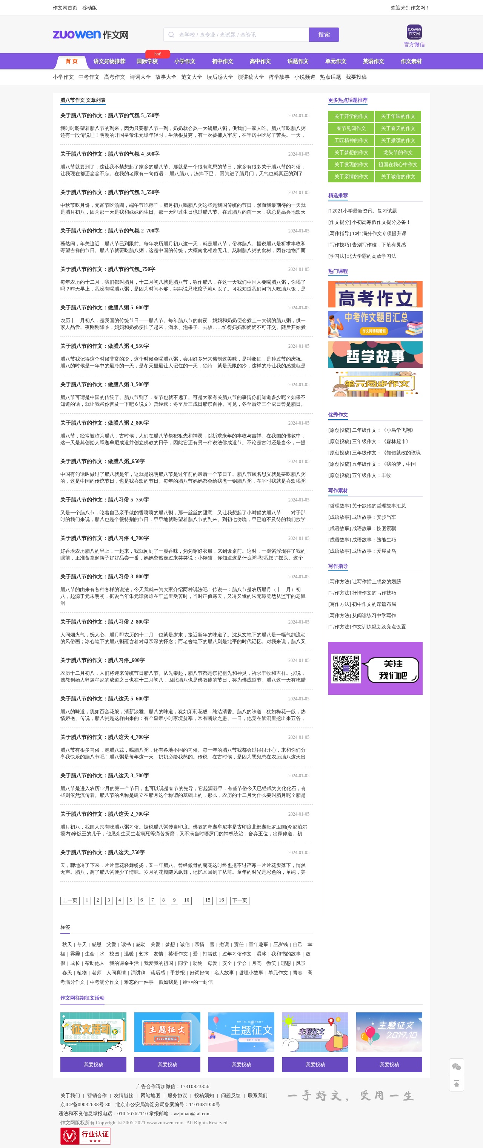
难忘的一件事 (139, 982)
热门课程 (338, 271)
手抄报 (177, 972)
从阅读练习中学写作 (374, 615)
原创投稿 (339, 430)
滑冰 (261, 954)
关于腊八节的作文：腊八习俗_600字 (102, 660)
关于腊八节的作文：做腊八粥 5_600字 (104, 307)
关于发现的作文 (351, 164)
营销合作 (97, 1095)
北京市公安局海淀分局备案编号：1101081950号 (167, 1104)
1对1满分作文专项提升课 (379, 233)
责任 (239, 944)
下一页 (239, 900)
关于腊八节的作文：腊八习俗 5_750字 (104, 500)
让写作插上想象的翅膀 (376, 581)
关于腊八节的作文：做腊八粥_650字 (102, 461)
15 (208, 900)
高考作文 (114, 77)
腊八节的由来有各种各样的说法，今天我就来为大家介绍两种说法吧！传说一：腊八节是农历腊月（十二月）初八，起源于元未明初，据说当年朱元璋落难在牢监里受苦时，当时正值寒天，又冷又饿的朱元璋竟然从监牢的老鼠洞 (183, 596)
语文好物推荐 (109, 61)
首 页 (72, 61)
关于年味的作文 (398, 116)
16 (221, 900)
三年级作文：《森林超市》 (381, 441)
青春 (298, 972)
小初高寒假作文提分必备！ (381, 222)
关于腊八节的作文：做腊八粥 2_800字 (104, 423)
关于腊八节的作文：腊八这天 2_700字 (104, 814)
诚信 (185, 944)
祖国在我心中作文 (398, 164)
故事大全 (166, 77)
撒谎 (224, 944)
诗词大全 (140, 77)
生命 (90, 954)
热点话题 (330, 77)
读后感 (158, 972)
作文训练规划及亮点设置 (379, 627)
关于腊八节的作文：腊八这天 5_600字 (104, 699)
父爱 (111, 944)
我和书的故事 (286, 954)
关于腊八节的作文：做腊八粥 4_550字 (104, 346)
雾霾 (75, 954)
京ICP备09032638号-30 (85, 1104)
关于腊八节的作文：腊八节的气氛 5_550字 (110, 115)
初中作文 (222, 61)
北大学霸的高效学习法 (371, 256)
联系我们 (258, 1095)
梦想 (170, 944)
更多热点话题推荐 (348, 100)
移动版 (89, 8)
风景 (301, 963)
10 (186, 900)
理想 (286, 963)
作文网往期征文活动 (82, 998)
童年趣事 (258, 944)
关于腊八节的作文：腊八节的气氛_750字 (107, 269)
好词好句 (199, 972)
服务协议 (177, 1095)
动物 (198, 963)
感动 (141, 944)
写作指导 (339, 233)
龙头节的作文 (398, 152)
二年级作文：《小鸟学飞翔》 (384, 430)
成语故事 (339, 517)
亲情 (200, 944)
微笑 (271, 963)
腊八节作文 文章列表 (83, 100)
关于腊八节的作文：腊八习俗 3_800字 (104, 576)
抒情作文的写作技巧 (374, 593)
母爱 (212, 963)
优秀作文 (338, 414)
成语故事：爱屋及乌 (374, 551)
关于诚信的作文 (398, 176)
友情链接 (124, 1095)
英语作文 (373, 61)
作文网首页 (65, 8)
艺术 (144, 954)
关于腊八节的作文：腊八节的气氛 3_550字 (110, 192)
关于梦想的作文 (351, 152)
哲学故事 (279, 77)
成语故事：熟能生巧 (374, 540)
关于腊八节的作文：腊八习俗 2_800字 (104, 622)
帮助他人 (95, 963)
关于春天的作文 (398, 128)
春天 (67, 972)
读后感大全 (220, 77)
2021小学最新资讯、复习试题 (364, 211)
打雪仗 (210, 954)
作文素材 (411, 61)
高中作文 (260, 61)
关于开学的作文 (351, 116)
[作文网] (91, 35)
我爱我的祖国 (158, 963)
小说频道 (304, 77)
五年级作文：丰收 (371, 475)
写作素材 (338, 490)
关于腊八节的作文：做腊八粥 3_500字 (104, 384)
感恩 (97, 944)
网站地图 (150, 1095)
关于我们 (70, 1095)
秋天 (67, 944)
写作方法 (339, 581)
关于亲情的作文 (351, 176)
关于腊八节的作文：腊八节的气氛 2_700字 (110, 231)
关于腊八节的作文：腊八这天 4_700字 (104, 737)
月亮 (256, 963)
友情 (158, 954)
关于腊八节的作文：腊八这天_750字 (102, 852)
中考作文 (89, 77)
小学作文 (184, 61)
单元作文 (335, 61)
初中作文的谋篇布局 (374, 604)
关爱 (155, 944)
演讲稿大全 (251, 77)
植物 (82, 972)
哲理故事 (339, 506)
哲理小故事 (251, 972)
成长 (75, 963)
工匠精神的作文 (351, 140)
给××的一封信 (198, 982)
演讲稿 (138, 972)
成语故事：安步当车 (374, 517)
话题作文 (298, 61)
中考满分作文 (104, 982)
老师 (97, 972)
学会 (242, 963)
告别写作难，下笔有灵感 (379, 245)
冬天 (82, 944)
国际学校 (147, 61)
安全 (227, 963)
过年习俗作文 (237, 954)
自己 (298, 944)
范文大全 (191, 77)
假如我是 (168, 982)
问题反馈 (231, 1095)
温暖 (129, 954)
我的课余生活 (124, 963)
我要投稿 (356, 77)
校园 (114, 954)
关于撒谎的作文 (398, 140)
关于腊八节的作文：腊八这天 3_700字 (104, 775)
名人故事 (224, 972)
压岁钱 (280, 944)
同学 (183, 963)
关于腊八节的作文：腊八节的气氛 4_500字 (110, 154)
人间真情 (116, 972)
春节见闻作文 (351, 128)
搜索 (324, 34)
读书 (126, 944)
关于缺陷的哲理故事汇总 (379, 506)
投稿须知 (204, 1095)
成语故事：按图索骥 (374, 528)
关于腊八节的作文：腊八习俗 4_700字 (104, 538)
